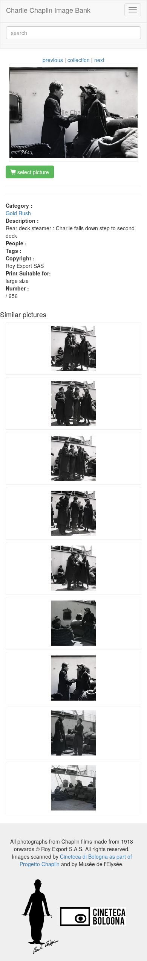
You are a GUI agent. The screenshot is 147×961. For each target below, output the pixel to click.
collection (78, 60)
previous (53, 60)
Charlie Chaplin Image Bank (48, 10)
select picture (32, 172)
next (99, 60)
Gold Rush (18, 213)
